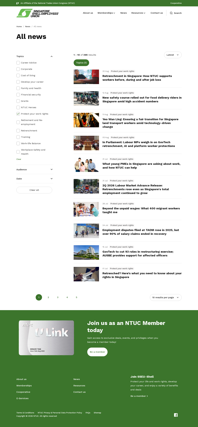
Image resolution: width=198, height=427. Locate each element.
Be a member (138, 396)
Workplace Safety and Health (33, 151)
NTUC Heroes (28, 107)
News (27, 26)
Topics (20, 56)
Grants (24, 101)
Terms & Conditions (25, 413)
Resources (79, 385)
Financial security (31, 94)
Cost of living (28, 75)
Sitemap (97, 413)
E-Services (22, 398)
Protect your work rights (34, 113)
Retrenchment (29, 130)
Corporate (26, 69)
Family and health (31, 88)
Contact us (79, 392)
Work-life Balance (31, 143)
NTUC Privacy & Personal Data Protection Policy (60, 413)
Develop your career (32, 81)
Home (19, 26)
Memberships (24, 385)
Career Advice (29, 62)
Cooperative (176, 3)
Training (25, 137)
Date (19, 178)
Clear (18, 159)
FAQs (88, 413)
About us (21, 379)
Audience (21, 169)
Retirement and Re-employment (32, 122)
